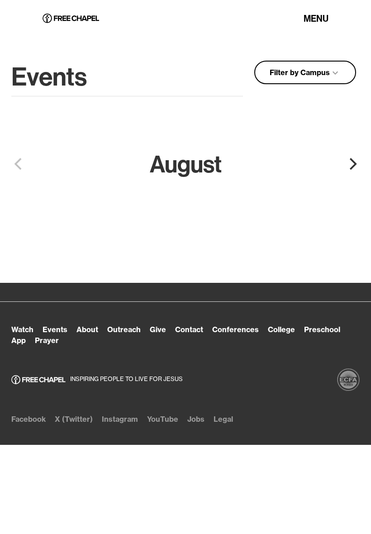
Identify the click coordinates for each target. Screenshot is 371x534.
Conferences (235, 329)
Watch (22, 329)
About (87, 329)
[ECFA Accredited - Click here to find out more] (348, 379)
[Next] (352, 164)
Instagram (120, 419)
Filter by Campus (305, 72)
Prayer (47, 340)
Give (158, 329)
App (18, 340)
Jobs (196, 419)
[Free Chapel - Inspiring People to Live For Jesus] (71, 19)
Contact (189, 329)
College (281, 329)
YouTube (162, 419)
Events (55, 329)
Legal (223, 419)
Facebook (28, 419)
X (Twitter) (74, 419)
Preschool (322, 329)
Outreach (124, 329)
